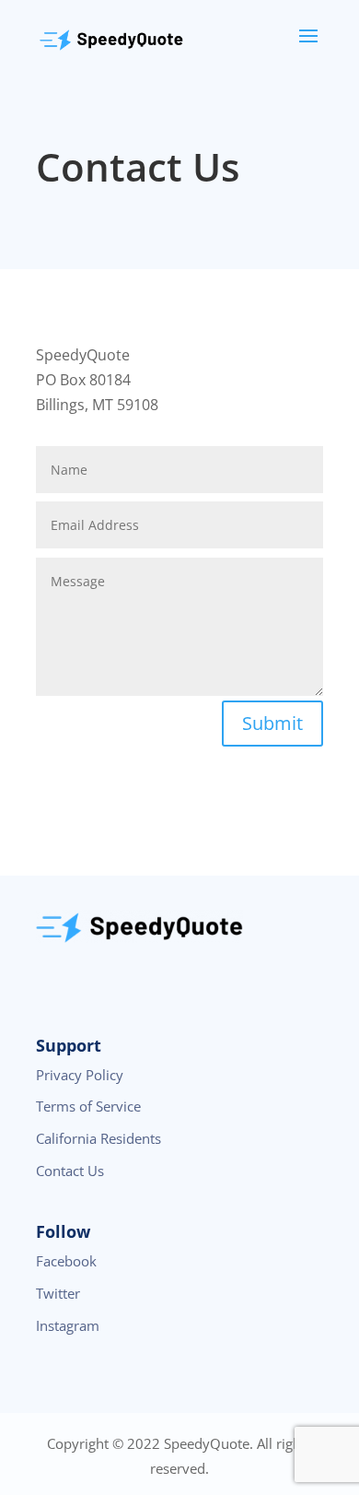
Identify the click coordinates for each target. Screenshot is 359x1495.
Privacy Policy (79, 1074)
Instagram (67, 1325)
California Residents (98, 1138)
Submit (272, 723)
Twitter (58, 1293)
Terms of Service (88, 1106)
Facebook (66, 1261)
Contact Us (70, 1170)
